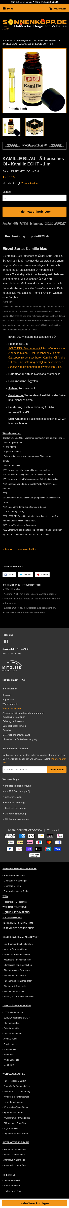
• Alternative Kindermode (14, 1160)
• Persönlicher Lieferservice (15, 902)
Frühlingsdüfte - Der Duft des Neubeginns (37, 40)
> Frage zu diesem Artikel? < (19, 549)
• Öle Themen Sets (11, 1023)
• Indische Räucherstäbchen (15, 949)
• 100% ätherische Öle (13, 1012)
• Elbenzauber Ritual (12, 886)
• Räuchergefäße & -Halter (14, 986)
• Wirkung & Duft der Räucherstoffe (18, 997)
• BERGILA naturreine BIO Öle (16, 1018)
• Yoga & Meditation (11, 1128)
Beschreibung (15, 236)
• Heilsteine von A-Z (11, 1180)
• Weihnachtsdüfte (11, 1060)
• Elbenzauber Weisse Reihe (16, 891)
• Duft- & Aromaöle (11, 1028)
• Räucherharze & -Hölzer (14, 976)
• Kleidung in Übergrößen (14, 1165)
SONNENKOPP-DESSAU (30, 830)
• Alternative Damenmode (14, 1149)
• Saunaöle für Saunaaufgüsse (16, 1086)
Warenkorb (60, 8)
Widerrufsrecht (10, 704)
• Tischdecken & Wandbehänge (17, 1091)
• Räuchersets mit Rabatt (14, 991)
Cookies (7, 730)
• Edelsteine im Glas (12, 1191)
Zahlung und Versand (14, 721)
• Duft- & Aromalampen (13, 1033)
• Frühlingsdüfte (10, 1044)
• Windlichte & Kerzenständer (16, 1097)
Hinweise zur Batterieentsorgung (20, 739)
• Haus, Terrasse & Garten (14, 1081)
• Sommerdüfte (9, 1049)
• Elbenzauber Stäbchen (14, 875)
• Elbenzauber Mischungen (15, 881)
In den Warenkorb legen (34, 1203)
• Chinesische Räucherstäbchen (17, 965)
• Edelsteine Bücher (11, 1185)
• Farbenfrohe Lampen (13, 1102)
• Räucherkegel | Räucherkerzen (17, 981)
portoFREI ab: (40, 236)
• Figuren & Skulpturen (13, 1112)
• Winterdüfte (8, 1055)
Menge (7, 191)
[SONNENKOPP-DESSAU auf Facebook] (6, 642)
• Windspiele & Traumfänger (15, 1107)
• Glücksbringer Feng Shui (14, 1123)
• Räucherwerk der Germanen (16, 970)
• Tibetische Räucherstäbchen (16, 954)
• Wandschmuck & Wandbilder (16, 1118)
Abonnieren (57, 769)
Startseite (7, 40)
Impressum (8, 699)
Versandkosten (29, 183)
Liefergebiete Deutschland (16, 735)
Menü (10, 8)
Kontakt (7, 695)
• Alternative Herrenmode (14, 1155)
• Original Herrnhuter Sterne (15, 1134)
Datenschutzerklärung (14, 726)
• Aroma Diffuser (10, 1039)
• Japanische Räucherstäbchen (17, 960)
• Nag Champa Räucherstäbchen (18, 944)
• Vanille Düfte (9, 1065)
